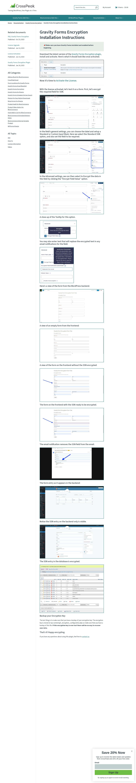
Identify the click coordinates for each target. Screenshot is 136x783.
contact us (85, 636)
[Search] (96, 7)
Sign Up (113, 772)
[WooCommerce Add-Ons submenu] (58, 17)
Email (97, 763)
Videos (10, 147)
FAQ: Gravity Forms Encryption (18, 37)
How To (10, 141)
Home (10, 23)
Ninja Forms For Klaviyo (15, 101)
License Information (14, 144)
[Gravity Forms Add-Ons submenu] (29, 17)
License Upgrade (13, 45)
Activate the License (66, 80)
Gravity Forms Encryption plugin (86, 54)
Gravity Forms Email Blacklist (17, 86)
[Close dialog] (131, 751)
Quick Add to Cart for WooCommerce (19, 113)
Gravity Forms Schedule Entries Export (20, 95)
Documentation (19, 23)
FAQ (9, 138)
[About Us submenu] (122, 17)
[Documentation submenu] (105, 17)
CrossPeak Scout (13, 80)
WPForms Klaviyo (13, 126)
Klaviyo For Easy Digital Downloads (19, 98)
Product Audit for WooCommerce (18, 104)
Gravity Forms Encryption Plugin (19, 63)
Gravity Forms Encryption (34, 23)
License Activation (14, 54)
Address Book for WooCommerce (18, 77)
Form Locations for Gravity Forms (18, 83)
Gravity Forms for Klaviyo (16, 92)
